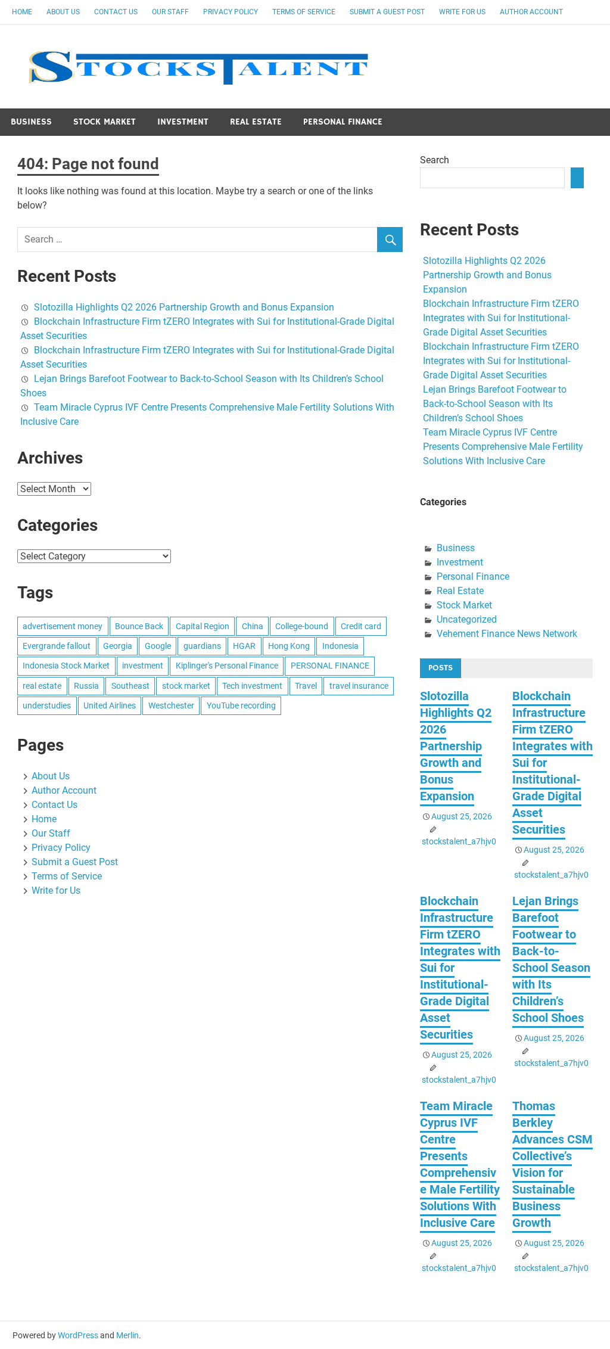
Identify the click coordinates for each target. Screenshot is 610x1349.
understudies (47, 705)
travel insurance (358, 686)
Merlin (127, 1335)
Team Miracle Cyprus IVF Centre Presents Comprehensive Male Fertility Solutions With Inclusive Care (503, 447)
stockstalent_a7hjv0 (459, 841)
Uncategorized (467, 619)
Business (31, 122)
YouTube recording (241, 705)
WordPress (78, 1335)
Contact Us (116, 12)
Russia (86, 686)
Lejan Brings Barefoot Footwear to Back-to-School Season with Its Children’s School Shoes (495, 404)
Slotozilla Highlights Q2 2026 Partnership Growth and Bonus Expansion (184, 307)
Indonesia (340, 646)
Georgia (117, 646)
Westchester (171, 705)
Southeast (130, 686)
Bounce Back (139, 626)
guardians (202, 646)
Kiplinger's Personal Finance (227, 665)
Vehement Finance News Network (507, 633)
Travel (306, 686)
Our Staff (170, 12)
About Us (63, 12)
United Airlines (109, 705)
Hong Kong (289, 646)
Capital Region (202, 626)
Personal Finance (342, 122)
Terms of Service (303, 12)
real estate (42, 686)
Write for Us (462, 12)
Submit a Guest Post (387, 12)
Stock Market (104, 122)
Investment (182, 122)
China (252, 626)
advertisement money (62, 626)
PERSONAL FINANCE (330, 665)
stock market (186, 686)
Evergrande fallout (57, 646)
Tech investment (252, 686)
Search (434, 160)
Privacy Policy (230, 12)
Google (158, 646)
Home (22, 12)
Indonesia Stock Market (66, 665)
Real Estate (256, 122)
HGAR (244, 646)
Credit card (361, 626)
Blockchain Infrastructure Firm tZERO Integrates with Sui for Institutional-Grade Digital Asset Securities (501, 318)
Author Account (531, 12)
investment (142, 665)
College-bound (301, 626)
